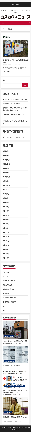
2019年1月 (6, 237)
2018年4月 (6, 254)
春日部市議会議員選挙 (9, 298)
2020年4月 (6, 202)
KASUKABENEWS (8, 65)
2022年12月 (6, 177)
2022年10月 (6, 185)
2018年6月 (6, 249)
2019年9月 (6, 207)
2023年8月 (6, 172)
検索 (4, 80)
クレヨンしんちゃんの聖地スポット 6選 (15, 99)
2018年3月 (6, 258)
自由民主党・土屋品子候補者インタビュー (15, 418)
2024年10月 (6, 164)
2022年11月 (6, 181)
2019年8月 (6, 211)
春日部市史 (6, 293)
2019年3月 (6, 228)
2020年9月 (6, 198)
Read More (8, 71)
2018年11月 (6, 245)
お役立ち (5, 276)
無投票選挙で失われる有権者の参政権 (15, 48)
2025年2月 (6, 155)
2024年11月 (6, 160)
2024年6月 (6, 168)
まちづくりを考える (9, 280)
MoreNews (25, 427)
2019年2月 (6, 232)
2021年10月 (6, 190)
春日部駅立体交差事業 (9, 302)
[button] (3, 23)
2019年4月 (6, 224)
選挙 (6, 55)
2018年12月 (6, 241)
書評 (4, 306)
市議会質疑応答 (7, 285)
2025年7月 (6, 151)
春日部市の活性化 (8, 289)
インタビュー (7, 272)
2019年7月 (6, 215)
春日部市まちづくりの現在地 (11, 103)
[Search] (29, 23)
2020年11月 (6, 194)
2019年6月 (6, 219)
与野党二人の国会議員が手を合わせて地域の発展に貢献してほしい (15, 391)
